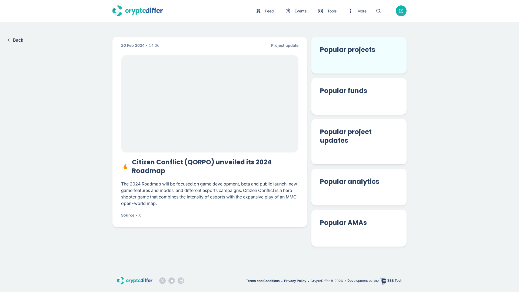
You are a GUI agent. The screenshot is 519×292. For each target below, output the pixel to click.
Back (18, 40)
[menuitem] (264, 11)
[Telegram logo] (171, 280)
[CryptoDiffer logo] (137, 10)
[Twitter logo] (162, 280)
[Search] (378, 10)
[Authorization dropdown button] (401, 10)
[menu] (311, 10)
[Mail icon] (181, 280)
